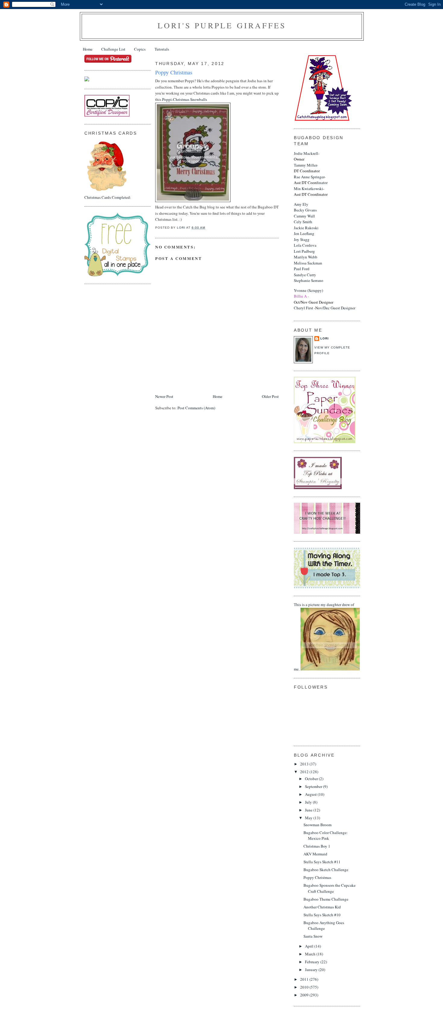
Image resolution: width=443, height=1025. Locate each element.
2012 (304, 771)
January (312, 969)
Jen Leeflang (304, 233)
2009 (304, 995)
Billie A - (301, 296)
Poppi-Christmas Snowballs (184, 99)
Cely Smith (303, 221)
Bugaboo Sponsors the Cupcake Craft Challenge (329, 888)
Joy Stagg (301, 239)
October (312, 778)
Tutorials (162, 49)
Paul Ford (301, 268)
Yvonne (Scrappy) (308, 290)
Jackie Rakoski (306, 227)
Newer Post (164, 396)
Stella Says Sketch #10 (322, 914)
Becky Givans (305, 210)
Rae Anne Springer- (309, 180)
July (309, 802)
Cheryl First (303, 308)
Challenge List (113, 49)
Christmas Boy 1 (316, 846)
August (311, 794)
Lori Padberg (304, 251)
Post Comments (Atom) (196, 408)
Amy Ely (301, 204)
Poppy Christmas (317, 877)
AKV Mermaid (315, 854)
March (310, 954)
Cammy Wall (304, 216)
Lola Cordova (305, 245)
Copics (140, 49)
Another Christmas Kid (322, 907)
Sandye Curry (305, 274)
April (309, 946)
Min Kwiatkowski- (311, 191)
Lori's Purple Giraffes (222, 25)
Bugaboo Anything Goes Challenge (323, 925)
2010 (304, 987)
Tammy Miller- (307, 168)
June (309, 810)
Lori (324, 338)
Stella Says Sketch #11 (322, 861)
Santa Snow (312, 936)
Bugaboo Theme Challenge (325, 899)
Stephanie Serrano (308, 280)
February (312, 961)
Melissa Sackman (308, 263)
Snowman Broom (317, 824)
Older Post (270, 396)
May (309, 817)
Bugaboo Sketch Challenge (325, 869)
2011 (304, 979)
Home (88, 49)
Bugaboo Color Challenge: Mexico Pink (325, 835)
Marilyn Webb (305, 257)
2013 (304, 764)
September (314, 786)
